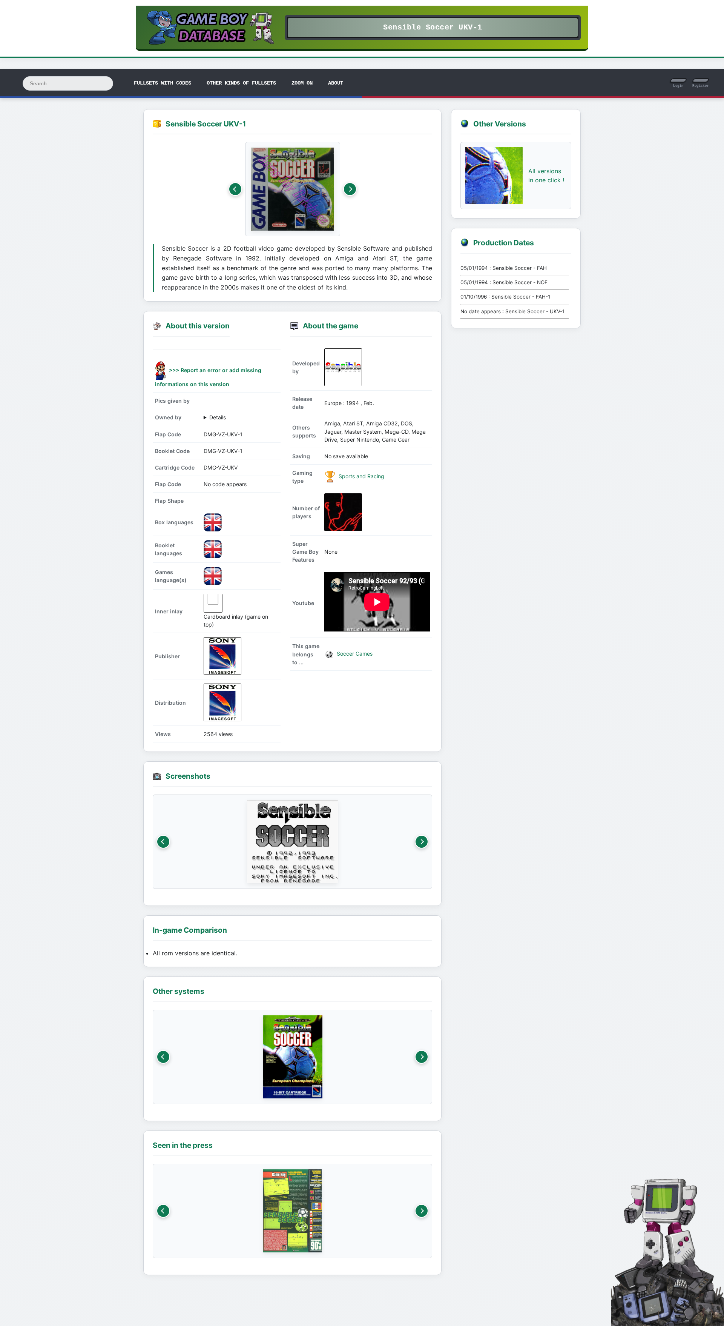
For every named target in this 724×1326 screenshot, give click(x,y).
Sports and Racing (360, 476)
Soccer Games (354, 653)
